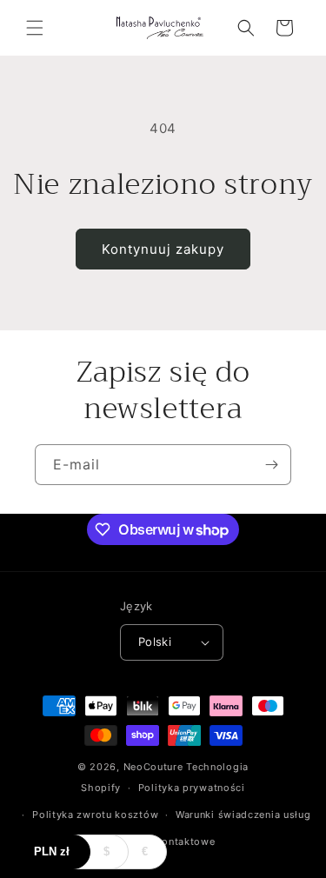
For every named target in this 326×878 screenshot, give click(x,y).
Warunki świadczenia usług (243, 814)
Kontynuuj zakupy (163, 249)
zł (52, 851)
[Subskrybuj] (271, 464)
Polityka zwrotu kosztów (95, 814)
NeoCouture (153, 767)
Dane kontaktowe (172, 841)
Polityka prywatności (191, 788)
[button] (35, 28)
